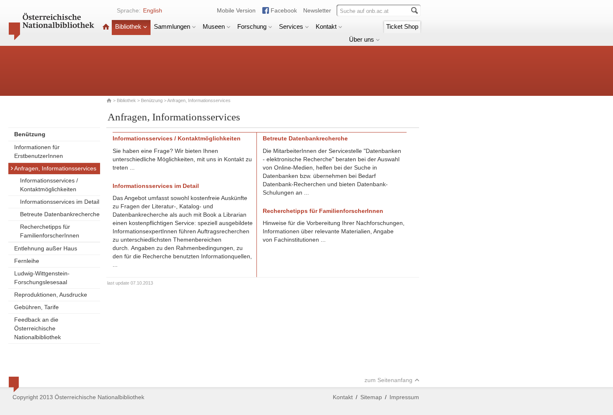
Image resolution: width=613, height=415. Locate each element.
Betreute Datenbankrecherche (60, 214)
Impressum (404, 397)
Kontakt (326, 26)
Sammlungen (172, 26)
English (152, 10)
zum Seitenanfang (388, 380)
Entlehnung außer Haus (45, 248)
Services (291, 26)
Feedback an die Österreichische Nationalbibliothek (37, 328)
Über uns (361, 39)
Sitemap (371, 397)
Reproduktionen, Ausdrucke (50, 294)
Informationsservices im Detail (59, 201)
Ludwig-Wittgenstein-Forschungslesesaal (42, 277)
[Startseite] (106, 26)
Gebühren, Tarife (36, 307)
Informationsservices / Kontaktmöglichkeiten (49, 184)
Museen (214, 26)
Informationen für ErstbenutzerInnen (38, 151)
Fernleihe (26, 261)
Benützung (152, 100)
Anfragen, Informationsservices (55, 168)
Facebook (284, 10)
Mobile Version (236, 10)
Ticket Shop (402, 26)
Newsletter (317, 10)
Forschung (251, 26)
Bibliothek (128, 26)
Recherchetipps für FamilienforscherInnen (49, 231)
